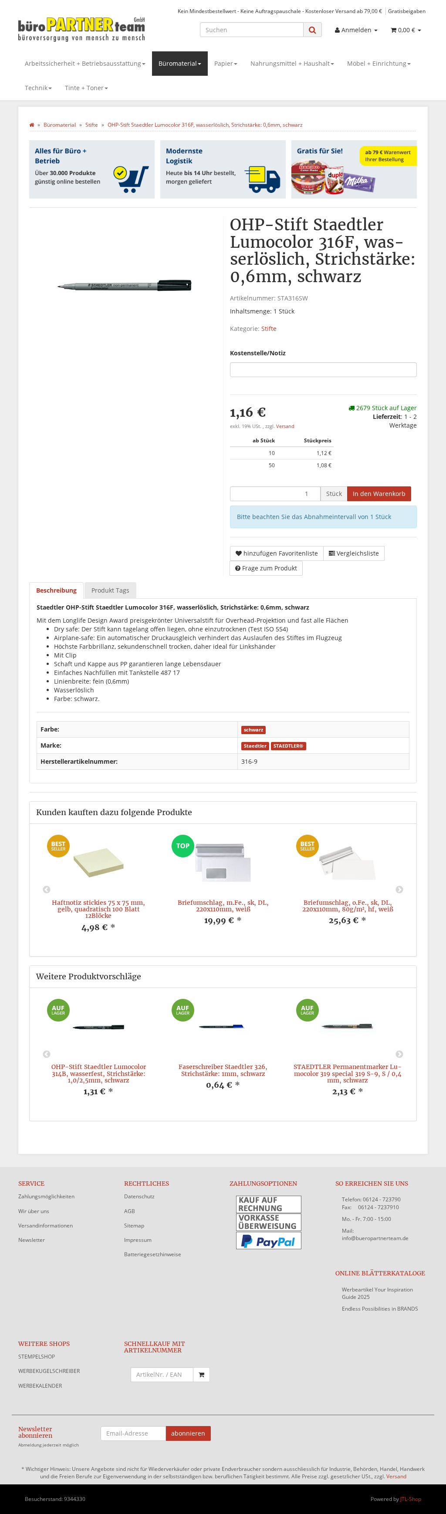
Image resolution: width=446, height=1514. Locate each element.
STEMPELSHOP (36, 1356)
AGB (129, 1211)
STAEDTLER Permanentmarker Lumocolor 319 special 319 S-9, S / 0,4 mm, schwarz (348, 1073)
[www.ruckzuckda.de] (82, 29)
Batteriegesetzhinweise (152, 1254)
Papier (223, 63)
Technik (36, 88)
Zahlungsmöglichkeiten (46, 1196)
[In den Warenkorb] (201, 1374)
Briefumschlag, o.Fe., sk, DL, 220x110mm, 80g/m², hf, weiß (347, 906)
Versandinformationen (45, 1225)
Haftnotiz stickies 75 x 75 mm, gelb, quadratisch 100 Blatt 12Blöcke (98, 909)
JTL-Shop (410, 1499)
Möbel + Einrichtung (376, 63)
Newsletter (31, 1240)
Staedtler (255, 746)
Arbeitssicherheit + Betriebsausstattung (83, 63)
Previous (46, 890)
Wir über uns (33, 1211)
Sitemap (134, 1225)
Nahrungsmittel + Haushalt (290, 63)
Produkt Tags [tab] (110, 590)
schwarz (253, 730)
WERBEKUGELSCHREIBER (49, 1371)
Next (399, 890)
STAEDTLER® (288, 746)
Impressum (138, 1240)
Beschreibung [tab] (56, 590)
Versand (285, 426)
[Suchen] (312, 30)
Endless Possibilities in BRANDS (380, 1308)
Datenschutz (139, 1196)
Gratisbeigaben (407, 10)
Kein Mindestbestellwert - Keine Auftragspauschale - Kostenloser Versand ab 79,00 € (280, 10)
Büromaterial (178, 63)
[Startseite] (31, 124)
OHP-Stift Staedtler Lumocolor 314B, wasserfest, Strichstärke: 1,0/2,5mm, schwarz (98, 1073)
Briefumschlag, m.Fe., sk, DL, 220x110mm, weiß (223, 906)
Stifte (269, 328)
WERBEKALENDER (40, 1385)
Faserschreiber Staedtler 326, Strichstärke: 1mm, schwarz (223, 1070)
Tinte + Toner (84, 88)
